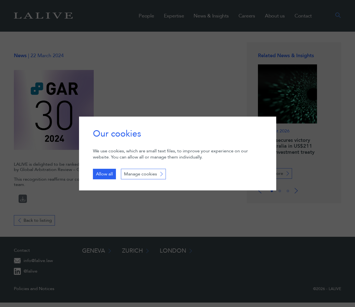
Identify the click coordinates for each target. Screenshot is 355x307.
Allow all (104, 174)
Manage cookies (140, 174)
